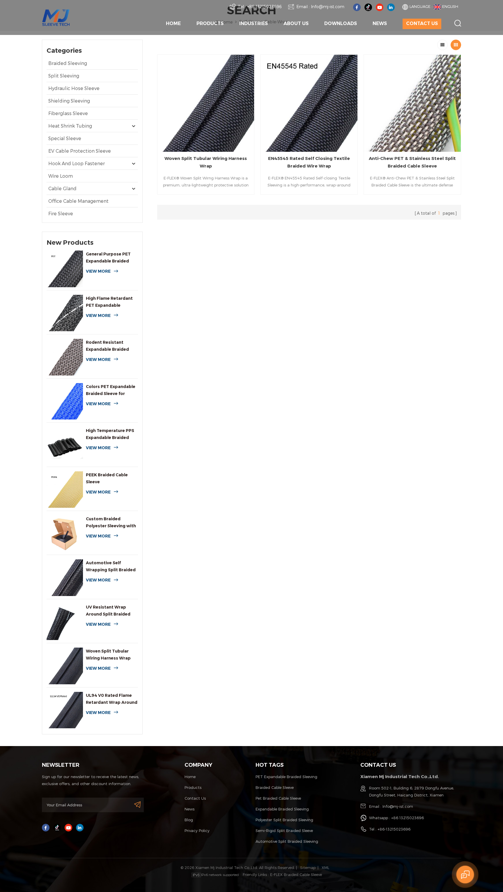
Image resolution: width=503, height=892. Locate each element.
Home (173, 23)
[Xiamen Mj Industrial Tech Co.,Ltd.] (56, 17)
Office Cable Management (78, 201)
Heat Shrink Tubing (70, 125)
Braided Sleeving (67, 63)
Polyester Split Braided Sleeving (284, 819)
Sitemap (308, 867)
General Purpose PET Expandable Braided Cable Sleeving (108, 258)
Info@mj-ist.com (327, 6)
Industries (253, 23)
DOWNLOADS (340, 23)
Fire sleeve (60, 213)
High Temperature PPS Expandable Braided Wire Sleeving (110, 434)
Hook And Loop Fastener (76, 163)
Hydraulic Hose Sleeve (74, 88)
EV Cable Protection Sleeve (79, 151)
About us (296, 23)
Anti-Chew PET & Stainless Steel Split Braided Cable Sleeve (412, 162)
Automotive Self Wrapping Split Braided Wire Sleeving (111, 566)
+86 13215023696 (407, 817)
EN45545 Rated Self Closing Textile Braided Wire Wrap (309, 162)
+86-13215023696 (264, 6)
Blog (189, 819)
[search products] (457, 23)
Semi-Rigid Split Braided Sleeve (284, 830)
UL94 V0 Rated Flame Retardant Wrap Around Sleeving (111, 699)
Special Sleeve (64, 138)
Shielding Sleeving (69, 100)
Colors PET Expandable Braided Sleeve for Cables (110, 390)
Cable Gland (62, 188)
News (380, 23)
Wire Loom (60, 176)
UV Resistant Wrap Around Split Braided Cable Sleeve (108, 611)
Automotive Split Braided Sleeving (287, 841)
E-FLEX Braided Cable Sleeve (296, 874)
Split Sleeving (63, 75)
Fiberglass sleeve (68, 113)
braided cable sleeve (275, 787)
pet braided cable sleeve (278, 798)
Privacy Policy (197, 830)
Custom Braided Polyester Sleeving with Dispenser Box (111, 522)
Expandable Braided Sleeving (282, 809)
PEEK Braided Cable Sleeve (107, 478)
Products (210, 23)
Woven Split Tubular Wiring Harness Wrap (108, 654)
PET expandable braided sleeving (286, 776)
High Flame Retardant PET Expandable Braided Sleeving (109, 302)
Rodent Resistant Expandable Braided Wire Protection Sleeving (107, 346)
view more (98, 271)
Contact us (422, 23)
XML (325, 867)
